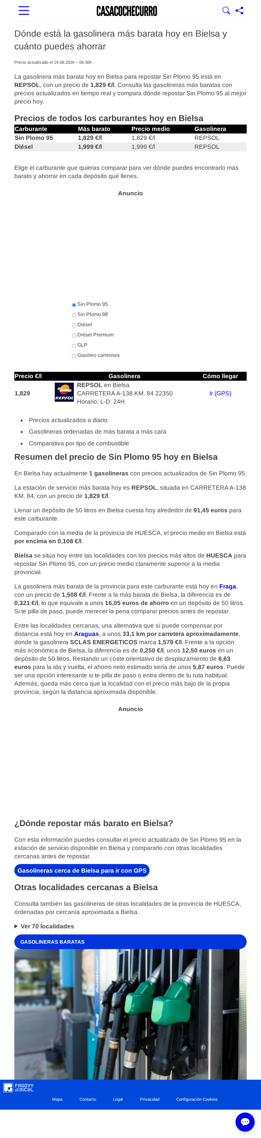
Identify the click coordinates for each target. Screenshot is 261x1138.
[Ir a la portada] (127, 11)
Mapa (57, 1099)
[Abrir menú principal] (23, 11)
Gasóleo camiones (98, 355)
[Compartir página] (239, 11)
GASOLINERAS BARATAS (52, 941)
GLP (82, 345)
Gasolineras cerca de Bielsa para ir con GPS (82, 870)
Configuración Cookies (197, 1099)
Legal (118, 1099)
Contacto (88, 1099)
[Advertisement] (130, 245)
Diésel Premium (95, 334)
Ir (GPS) (220, 393)
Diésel (84, 324)
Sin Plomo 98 (92, 314)
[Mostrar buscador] (226, 11)
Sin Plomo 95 (92, 304)
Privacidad (149, 1099)
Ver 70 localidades (47, 926)
